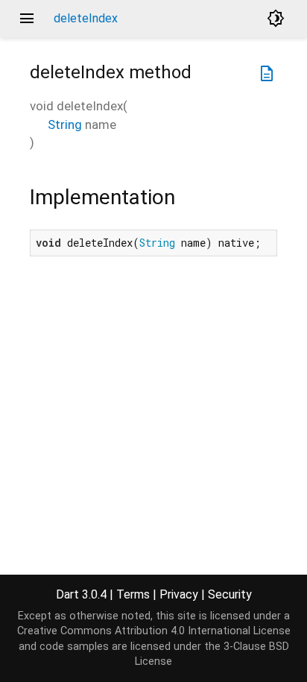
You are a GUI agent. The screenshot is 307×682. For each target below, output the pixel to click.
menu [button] (27, 19)
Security (230, 594)
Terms (133, 594)
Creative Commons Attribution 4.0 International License (154, 631)
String (65, 124)
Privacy (178, 594)
